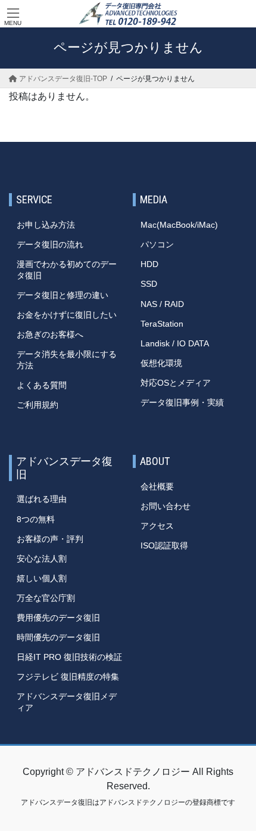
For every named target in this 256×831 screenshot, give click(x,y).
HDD (149, 264)
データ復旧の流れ (50, 244)
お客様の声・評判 (50, 539)
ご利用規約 (37, 405)
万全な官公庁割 (46, 598)
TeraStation (162, 323)
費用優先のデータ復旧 (58, 617)
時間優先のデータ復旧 (58, 637)
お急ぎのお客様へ (50, 334)
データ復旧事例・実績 (182, 402)
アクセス (157, 526)
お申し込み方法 (46, 225)
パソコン (157, 244)
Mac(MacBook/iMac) (179, 225)
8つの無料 (36, 519)
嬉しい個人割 (42, 578)
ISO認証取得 (164, 545)
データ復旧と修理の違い (62, 295)
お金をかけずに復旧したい (67, 315)
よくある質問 (42, 385)
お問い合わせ (166, 506)
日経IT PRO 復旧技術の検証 (69, 657)
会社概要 (157, 486)
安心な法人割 (42, 558)
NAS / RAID (162, 304)
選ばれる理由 (42, 499)
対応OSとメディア (176, 382)
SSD (149, 284)
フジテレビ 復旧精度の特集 (68, 676)
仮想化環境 (161, 363)
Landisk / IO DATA (175, 343)
